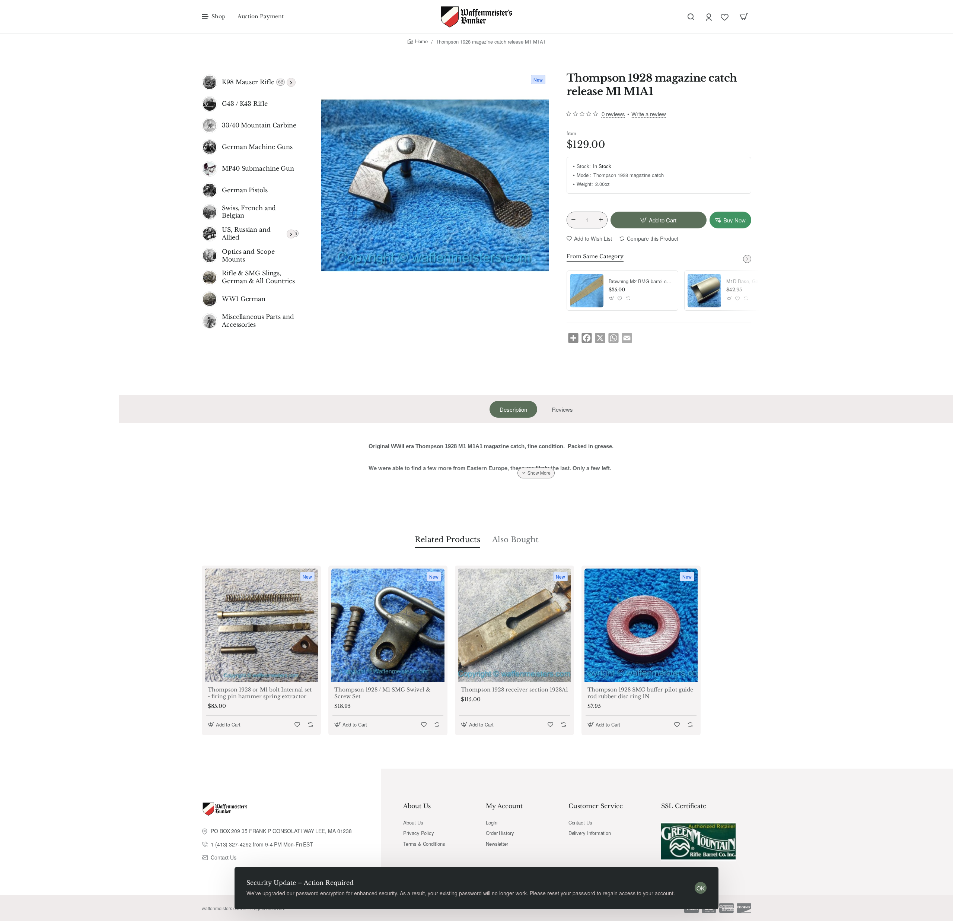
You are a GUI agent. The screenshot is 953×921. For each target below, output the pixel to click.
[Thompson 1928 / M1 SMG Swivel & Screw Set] (387, 625)
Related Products (447, 539)
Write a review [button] (648, 114)
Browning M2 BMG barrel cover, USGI (641, 281)
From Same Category (595, 256)
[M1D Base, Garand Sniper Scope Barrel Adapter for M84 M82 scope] (704, 290)
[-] (573, 220)
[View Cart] (743, 16)
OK (701, 888)
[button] (659, 220)
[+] (601, 220)
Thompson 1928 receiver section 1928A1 (514, 689)
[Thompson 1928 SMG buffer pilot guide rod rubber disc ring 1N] (641, 625)
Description (513, 409)
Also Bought (515, 539)
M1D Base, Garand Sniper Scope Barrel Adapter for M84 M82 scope (758, 281)
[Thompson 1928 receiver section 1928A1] (514, 625)
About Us (417, 806)
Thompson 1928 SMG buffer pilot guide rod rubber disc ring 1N (640, 693)
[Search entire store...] (690, 16)
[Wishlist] (725, 17)
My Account (504, 806)
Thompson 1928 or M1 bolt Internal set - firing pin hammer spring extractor (260, 693)
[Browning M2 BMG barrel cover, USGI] (586, 290)
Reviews (562, 409)
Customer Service (595, 806)
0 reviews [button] (613, 114)
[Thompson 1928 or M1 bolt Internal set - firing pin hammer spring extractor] (261, 625)
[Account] (709, 17)
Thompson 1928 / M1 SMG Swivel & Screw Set (382, 693)
